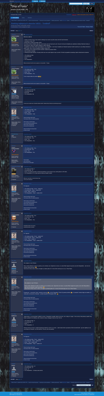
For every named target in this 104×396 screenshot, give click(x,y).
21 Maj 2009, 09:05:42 (27, 231)
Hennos (14, 34)
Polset (13, 87)
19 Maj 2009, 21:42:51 (27, 134)
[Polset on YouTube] (12, 100)
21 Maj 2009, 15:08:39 (27, 260)
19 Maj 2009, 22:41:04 (27, 145)
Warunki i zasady (87, 393)
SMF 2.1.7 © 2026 (13, 393)
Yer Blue (14, 260)
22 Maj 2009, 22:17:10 (27, 334)
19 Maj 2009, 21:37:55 (27, 107)
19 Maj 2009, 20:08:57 (27, 87)
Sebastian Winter (16, 166)
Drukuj (91, 30)
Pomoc (82, 393)
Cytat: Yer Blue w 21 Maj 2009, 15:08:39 (33, 279)
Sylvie (68, 20)
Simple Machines (19, 393)
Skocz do (74, 385)
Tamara (13, 145)
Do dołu (13, 30)
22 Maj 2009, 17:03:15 (27, 314)
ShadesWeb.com (19, 394)
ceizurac (14, 107)
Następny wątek (89, 26)
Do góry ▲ (92, 393)
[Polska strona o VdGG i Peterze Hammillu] (12, 48)
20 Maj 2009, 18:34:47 (27, 213)
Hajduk (13, 363)
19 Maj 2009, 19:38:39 (28, 34)
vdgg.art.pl (74, 14)
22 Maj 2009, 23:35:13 (27, 363)
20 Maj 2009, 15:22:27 (27, 183)
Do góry (13, 379)
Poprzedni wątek (81, 26)
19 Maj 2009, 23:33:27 (27, 166)
